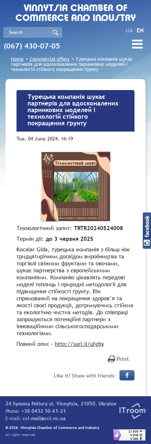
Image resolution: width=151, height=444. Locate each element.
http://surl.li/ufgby (79, 343)
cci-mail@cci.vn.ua (44, 418)
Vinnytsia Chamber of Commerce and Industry (75, 13)
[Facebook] (127, 375)
